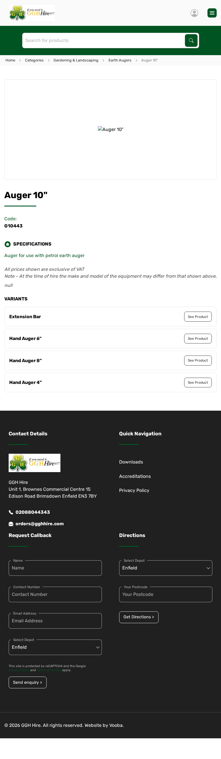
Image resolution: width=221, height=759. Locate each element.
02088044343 (33, 512)
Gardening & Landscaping (76, 60)
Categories (34, 60)
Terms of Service (49, 670)
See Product (198, 317)
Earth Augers (120, 60)
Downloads (131, 462)
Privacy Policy (134, 490)
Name (18, 561)
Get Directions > (138, 617)
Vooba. (116, 725)
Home (10, 60)
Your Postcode (136, 587)
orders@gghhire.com (40, 523)
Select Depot (23, 640)
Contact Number (26, 587)
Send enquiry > (27, 682)
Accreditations (135, 476)
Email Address (24, 613)
